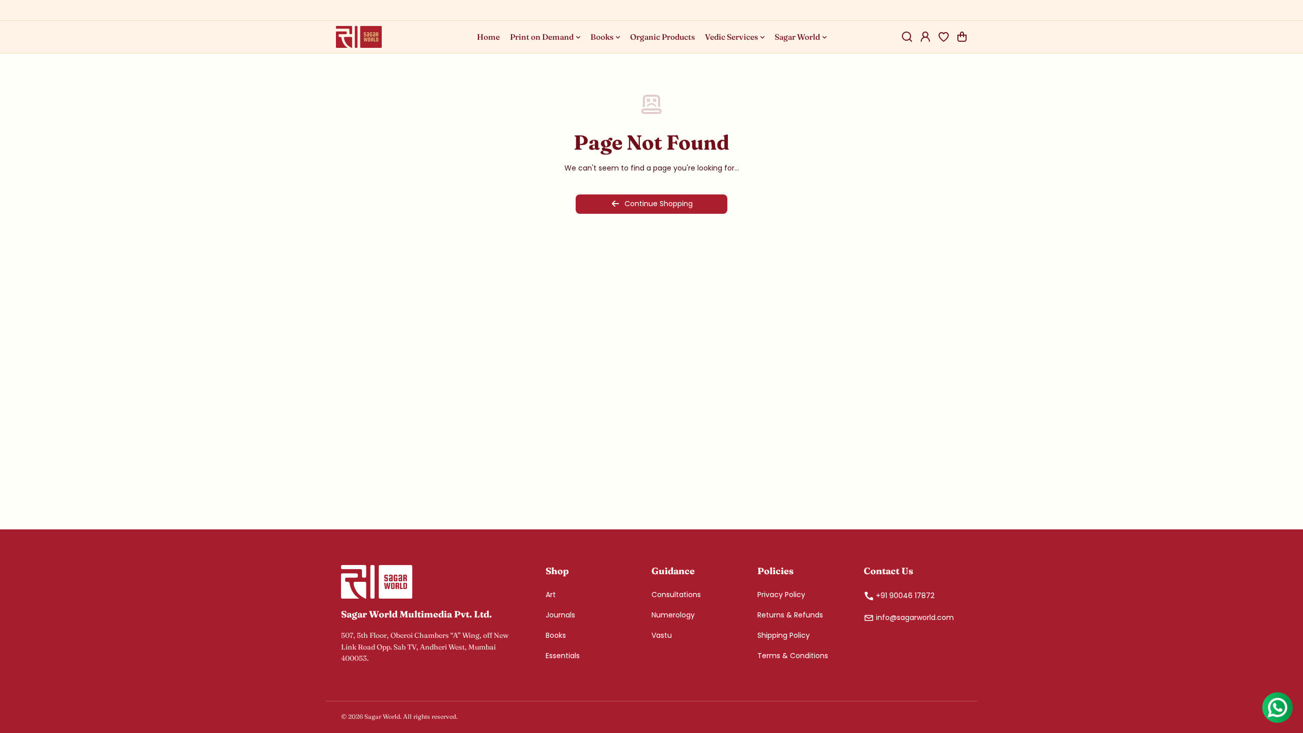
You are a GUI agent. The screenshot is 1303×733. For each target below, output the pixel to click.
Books (556, 635)
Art (551, 594)
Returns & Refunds (790, 615)
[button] (962, 37)
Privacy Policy (781, 594)
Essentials (563, 656)
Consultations (676, 594)
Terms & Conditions (792, 656)
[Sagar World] (359, 37)
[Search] (907, 37)
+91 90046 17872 (905, 595)
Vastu (662, 635)
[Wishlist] (944, 37)
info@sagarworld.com (915, 617)
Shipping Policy (783, 635)
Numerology (673, 615)
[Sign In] (925, 37)
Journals (560, 615)
